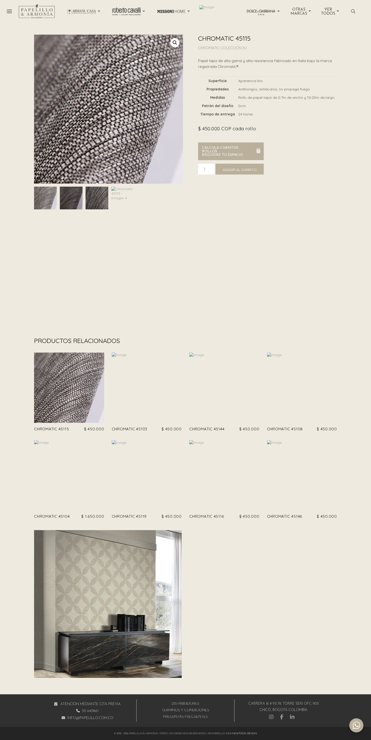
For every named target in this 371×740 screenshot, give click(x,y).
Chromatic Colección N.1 (222, 47)
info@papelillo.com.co (90, 718)
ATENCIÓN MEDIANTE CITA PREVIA (90, 704)
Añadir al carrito (240, 169)
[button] (9, 11)
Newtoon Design (244, 733)
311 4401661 (90, 711)
